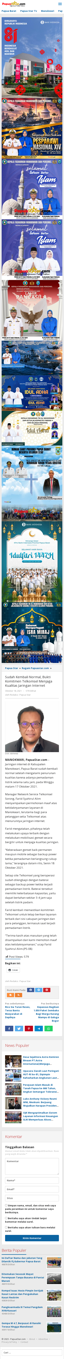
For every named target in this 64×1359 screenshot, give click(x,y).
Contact (24, 1341)
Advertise (43, 1339)
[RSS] (18, 995)
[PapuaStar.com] (14, 4)
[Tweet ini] (19, 1028)
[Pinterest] (46, 990)
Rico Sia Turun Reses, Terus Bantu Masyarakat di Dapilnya (17, 1010)
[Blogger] (10, 995)
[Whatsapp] (48, 1028)
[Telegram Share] (39, 1028)
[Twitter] (38, 990)
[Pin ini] (29, 1028)
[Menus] (60, 4)
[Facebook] (30, 990)
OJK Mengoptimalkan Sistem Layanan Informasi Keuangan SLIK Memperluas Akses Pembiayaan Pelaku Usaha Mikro (40, 1119)
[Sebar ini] (9, 1028)
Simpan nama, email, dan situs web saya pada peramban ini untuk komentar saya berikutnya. (30, 1209)
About (32, 1339)
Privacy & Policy (9, 1341)
